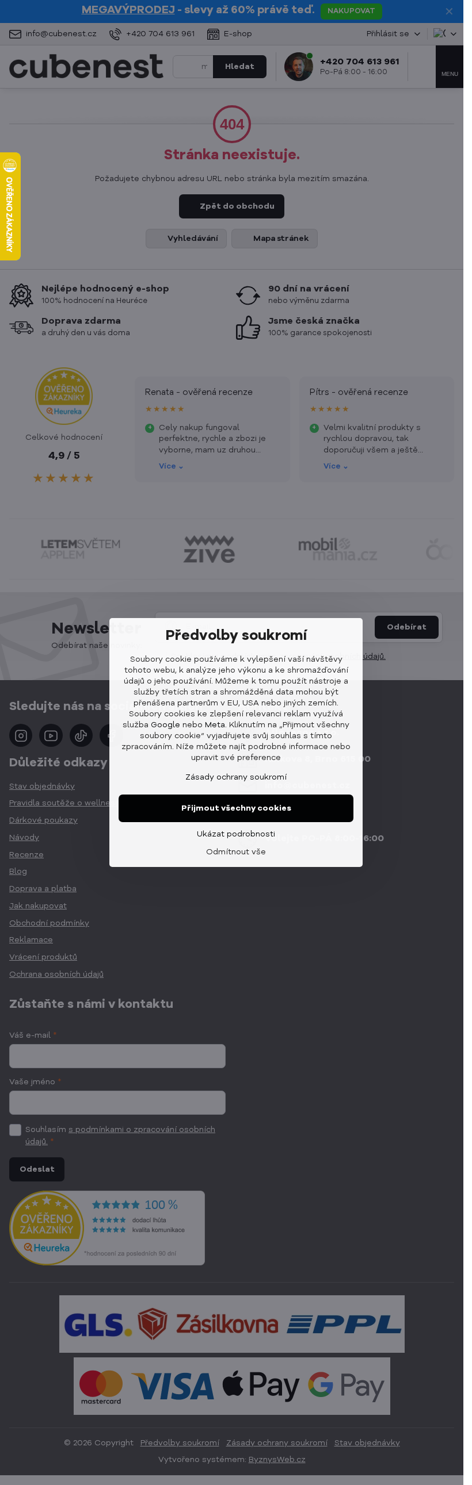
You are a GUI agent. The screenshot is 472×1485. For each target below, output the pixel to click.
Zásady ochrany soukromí (236, 777)
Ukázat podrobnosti (236, 834)
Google (165, 725)
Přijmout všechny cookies (236, 808)
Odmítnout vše (236, 852)
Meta (215, 725)
